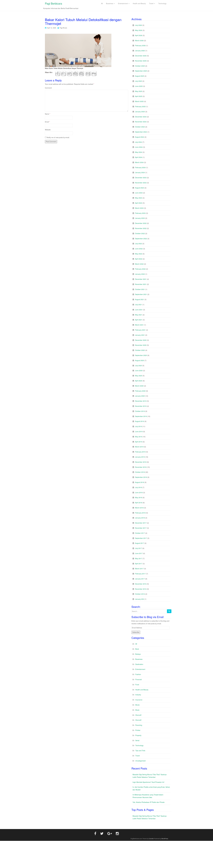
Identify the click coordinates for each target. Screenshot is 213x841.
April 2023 (138, 203)
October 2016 (140, 594)
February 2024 (140, 167)
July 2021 (138, 304)
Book (137, 649)
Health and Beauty (141, 690)
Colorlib (151, 838)
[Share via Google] (63, 73)
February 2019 (140, 452)
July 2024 (138, 142)
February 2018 (140, 513)
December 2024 (140, 117)
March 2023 (139, 208)
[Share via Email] (88, 73)
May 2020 (138, 375)
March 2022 (139, 264)
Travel (137, 756)
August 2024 (139, 137)
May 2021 (138, 315)
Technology (139, 745)
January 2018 (140, 518)
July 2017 (138, 548)
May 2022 (138, 254)
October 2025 (140, 66)
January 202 (139, 599)
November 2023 (140, 183)
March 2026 (139, 40)
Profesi (137, 730)
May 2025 (138, 91)
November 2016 (140, 589)
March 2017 (139, 568)
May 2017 (138, 558)
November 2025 (140, 61)
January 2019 (140, 457)
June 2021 (139, 309)
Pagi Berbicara (53, 3)
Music (137, 710)
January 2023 (140, 218)
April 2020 (138, 381)
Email (47, 122)
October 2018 (140, 472)
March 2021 (139, 325)
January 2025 (140, 111)
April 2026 (138, 35)
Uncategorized (140, 761)
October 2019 (140, 411)
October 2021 (140, 289)
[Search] (169, 611)
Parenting (138, 725)
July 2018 (138, 487)
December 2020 (140, 340)
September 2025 (141, 71)
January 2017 (140, 579)
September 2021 (141, 294)
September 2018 (141, 477)
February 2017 (140, 574)
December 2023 (140, 177)
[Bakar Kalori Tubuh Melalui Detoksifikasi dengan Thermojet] (78, 50)
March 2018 (139, 508)
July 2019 (138, 426)
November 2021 (140, 284)
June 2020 (139, 370)
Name (47, 114)
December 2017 (140, 523)
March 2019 (139, 447)
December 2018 (140, 462)
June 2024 (139, 147)
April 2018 (138, 502)
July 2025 (138, 81)
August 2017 (139, 543)
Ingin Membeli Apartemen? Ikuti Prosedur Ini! (148, 782)
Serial (137, 740)
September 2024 (141, 132)
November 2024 (140, 122)
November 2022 (140, 228)
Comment (48, 88)
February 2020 (140, 391)
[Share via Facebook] (57, 73)
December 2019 (140, 401)
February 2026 (140, 45)
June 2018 (139, 492)
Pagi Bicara (63, 28)
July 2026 (138, 25)
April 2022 (138, 259)
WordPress (164, 838)
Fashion (138, 674)
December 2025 (140, 56)
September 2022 (141, 238)
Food (137, 684)
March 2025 (139, 101)
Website (48, 130)
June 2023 (139, 193)
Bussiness (138, 659)
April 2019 (138, 442)
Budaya (138, 654)
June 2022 (139, 249)
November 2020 (140, 345)
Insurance (138, 700)
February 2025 (140, 106)
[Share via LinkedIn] (81, 73)
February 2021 (140, 330)
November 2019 (140, 406)
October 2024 (140, 127)
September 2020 (141, 355)
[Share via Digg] (94, 73)
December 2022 (140, 223)
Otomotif (138, 715)
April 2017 (138, 563)
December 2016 (140, 584)
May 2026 (138, 30)
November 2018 (140, 467)
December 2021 (140, 279)
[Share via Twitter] (69, 73)
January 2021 (140, 335)
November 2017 (140, 528)
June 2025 (139, 86)
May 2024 (138, 152)
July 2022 (138, 243)
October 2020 (140, 350)
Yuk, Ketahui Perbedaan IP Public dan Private (149, 802)
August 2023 (139, 188)
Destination (139, 664)
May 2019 (138, 436)
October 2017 (140, 533)
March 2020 (139, 386)
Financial (138, 679)
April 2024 (138, 157)
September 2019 (141, 416)
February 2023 (140, 213)
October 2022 (140, 233)
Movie (137, 705)
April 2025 (138, 96)
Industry (138, 695)
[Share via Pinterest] (75, 73)
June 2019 (139, 431)
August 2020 (139, 360)
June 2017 (139, 553)
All (136, 644)
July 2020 (138, 365)
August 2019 (139, 421)
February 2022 (140, 269)
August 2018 (139, 482)
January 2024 (140, 172)
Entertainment (140, 669)
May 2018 (138, 497)
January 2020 (140, 396)
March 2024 (139, 162)
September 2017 (141, 538)
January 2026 (140, 50)
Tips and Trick (140, 750)
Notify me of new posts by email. (58, 137)
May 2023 (138, 198)
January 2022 (140, 274)
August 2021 (139, 299)
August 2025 (139, 76)
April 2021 (138, 320)
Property (138, 735)
